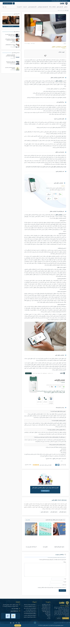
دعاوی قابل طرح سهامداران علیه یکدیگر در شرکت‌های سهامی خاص (26, 604)
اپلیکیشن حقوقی (58, 81)
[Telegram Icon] (16, 623)
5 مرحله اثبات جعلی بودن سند (31, 547)
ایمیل (65, 581)
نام (65, 579)
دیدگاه (64, 562)
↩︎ (61, 461)
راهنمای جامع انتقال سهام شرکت (31, 610)
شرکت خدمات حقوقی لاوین (64, 605)
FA (5, 7)
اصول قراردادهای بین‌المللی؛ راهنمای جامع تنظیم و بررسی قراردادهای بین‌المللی (10, 40)
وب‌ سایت (64, 584)
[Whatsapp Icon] (11, 623)
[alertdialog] (35, 625)
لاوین (67, 10)
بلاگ (65, 10)
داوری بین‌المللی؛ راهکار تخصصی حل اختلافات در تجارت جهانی (26, 611)
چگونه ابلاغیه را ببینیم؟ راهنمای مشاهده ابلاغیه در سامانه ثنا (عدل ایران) (10, 55)
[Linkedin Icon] (19, 623)
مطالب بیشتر (28, 520)
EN (3, 7)
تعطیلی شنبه (45, 547)
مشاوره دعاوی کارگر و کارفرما (59, 547)
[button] (63, 465)
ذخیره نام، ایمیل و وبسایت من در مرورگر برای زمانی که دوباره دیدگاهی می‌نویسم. (51, 587)
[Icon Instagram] (13, 623)
